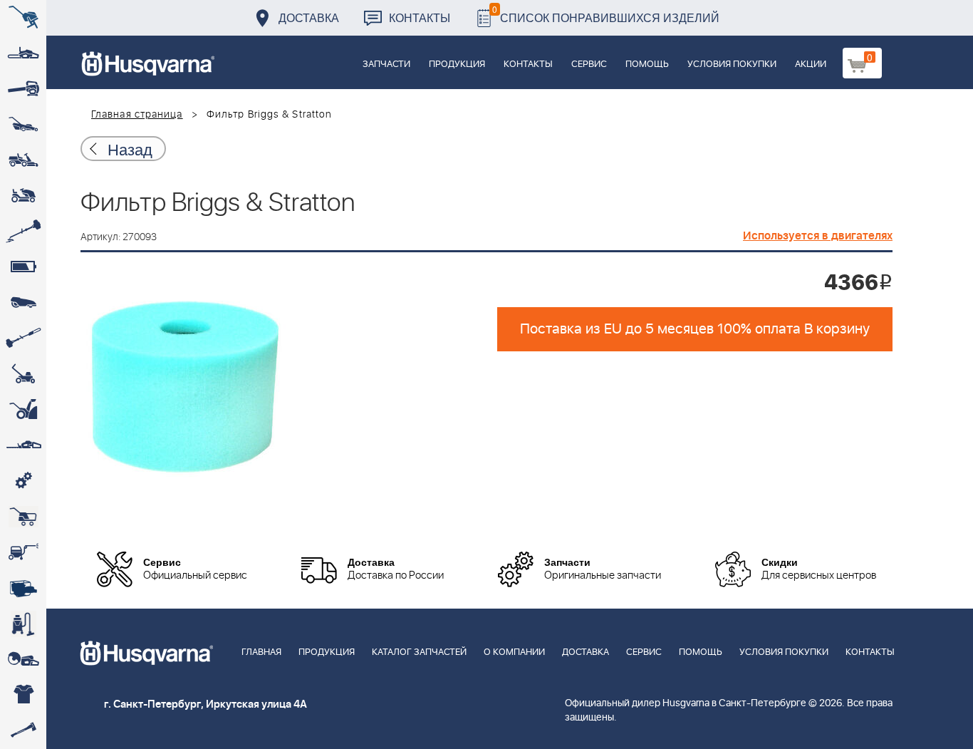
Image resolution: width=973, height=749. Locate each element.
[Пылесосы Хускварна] (23, 623)
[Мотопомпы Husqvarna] (23, 588)
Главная (261, 652)
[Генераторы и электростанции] (23, 516)
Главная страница (137, 115)
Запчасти (386, 64)
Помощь (647, 64)
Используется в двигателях (818, 235)
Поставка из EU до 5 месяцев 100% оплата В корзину (695, 329)
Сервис (589, 64)
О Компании (514, 652)
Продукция (457, 64)
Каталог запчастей (419, 652)
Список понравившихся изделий (605, 14)
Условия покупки (731, 64)
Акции (810, 64)
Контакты (419, 17)
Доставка (309, 17)
